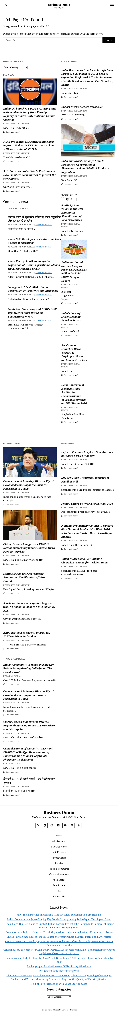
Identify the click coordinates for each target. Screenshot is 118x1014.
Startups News (59, 846)
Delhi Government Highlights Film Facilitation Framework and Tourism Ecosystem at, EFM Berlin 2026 (74, 394)
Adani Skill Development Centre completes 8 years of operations (34, 241)
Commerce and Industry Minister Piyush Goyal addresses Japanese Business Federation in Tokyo (28, 484)
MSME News (59, 852)
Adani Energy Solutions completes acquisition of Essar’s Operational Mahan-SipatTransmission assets (34, 264)
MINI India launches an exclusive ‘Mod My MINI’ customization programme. (59, 914)
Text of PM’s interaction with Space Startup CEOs (59, 983)
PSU (59, 890)
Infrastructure (59, 857)
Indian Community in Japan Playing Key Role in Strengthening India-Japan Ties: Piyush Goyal (28, 668)
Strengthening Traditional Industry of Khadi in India (85, 479)
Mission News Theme (50, 1010)
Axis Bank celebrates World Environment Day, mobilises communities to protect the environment (29, 174)
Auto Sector (59, 879)
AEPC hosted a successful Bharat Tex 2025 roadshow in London (26, 634)
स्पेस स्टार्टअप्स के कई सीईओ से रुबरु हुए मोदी (59, 971)
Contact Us (59, 896)
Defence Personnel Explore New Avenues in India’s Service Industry (87, 453)
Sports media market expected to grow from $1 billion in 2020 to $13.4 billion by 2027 (29, 606)
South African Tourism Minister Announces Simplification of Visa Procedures (72, 212)
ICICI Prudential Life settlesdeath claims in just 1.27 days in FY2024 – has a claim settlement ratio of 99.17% (28, 145)
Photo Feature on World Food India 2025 (87, 503)
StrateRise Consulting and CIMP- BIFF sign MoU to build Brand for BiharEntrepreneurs (32, 312)
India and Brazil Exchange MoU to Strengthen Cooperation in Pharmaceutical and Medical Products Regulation (85, 166)
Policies (59, 863)
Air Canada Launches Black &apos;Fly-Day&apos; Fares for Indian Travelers (74, 352)
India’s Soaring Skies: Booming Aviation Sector (71, 316)
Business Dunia (59, 4)
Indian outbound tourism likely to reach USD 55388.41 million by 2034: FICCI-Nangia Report (74, 271)
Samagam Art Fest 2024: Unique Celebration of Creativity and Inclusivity (33, 288)
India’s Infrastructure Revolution (82, 107)
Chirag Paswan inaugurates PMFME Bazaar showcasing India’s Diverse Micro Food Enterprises (29, 547)
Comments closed (70, 97)
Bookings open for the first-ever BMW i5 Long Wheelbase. (59, 966)
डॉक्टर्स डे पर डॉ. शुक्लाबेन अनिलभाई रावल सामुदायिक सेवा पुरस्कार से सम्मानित (34, 218)
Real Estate (59, 885)
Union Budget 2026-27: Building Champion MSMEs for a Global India (84, 560)
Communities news (43, 225)
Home (59, 835)
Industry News (59, 841)
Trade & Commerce (59, 868)
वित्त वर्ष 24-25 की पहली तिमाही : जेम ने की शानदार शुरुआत (28, 780)
